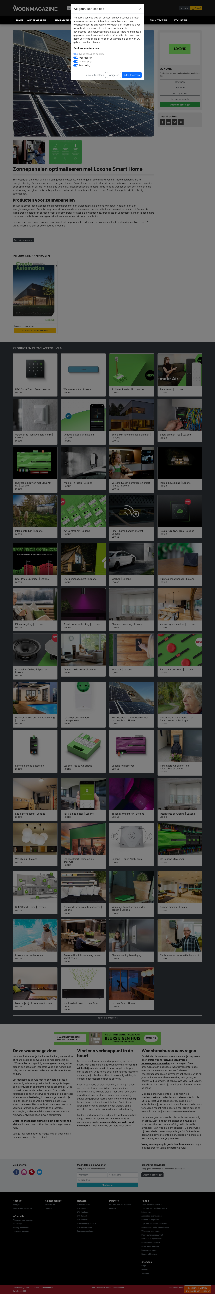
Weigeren (114, 75)
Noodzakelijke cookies (91, 53)
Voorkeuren (85, 57)
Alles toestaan (132, 75)
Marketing (84, 65)
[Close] (140, 8)
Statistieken (85, 61)
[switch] (75, 58)
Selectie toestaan (94, 75)
